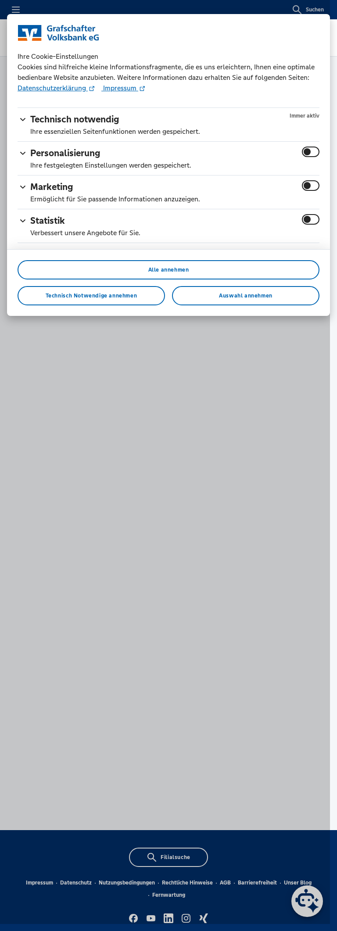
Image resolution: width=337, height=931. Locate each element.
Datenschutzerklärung (53, 88)
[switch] (310, 152)
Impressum (119, 88)
